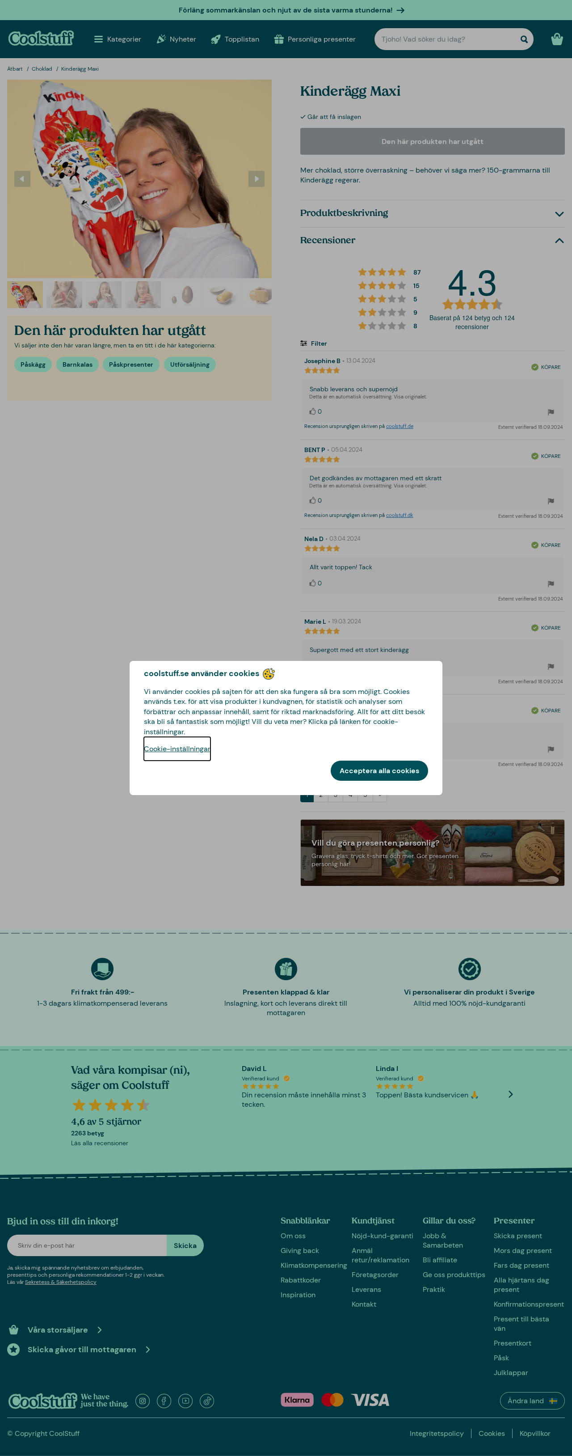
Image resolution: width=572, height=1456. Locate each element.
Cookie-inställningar (177, 748)
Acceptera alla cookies (379, 770)
